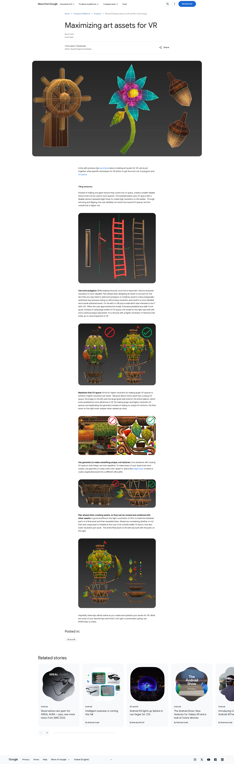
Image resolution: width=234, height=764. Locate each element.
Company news (109, 4)
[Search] (168, 4)
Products (97, 14)
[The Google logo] (13, 759)
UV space (82, 174)
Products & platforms (87, 4)
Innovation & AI (66, 4)
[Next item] (47, 733)
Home (67, 14)
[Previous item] (41, 733)
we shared (104, 168)
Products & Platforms (81, 14)
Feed (125, 4)
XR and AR (71, 639)
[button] (187, 4)
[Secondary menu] (174, 4)
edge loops (138, 469)
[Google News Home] (48, 4)
